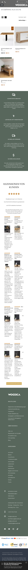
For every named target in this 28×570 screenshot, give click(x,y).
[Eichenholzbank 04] (21, 36)
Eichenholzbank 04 (20, 48)
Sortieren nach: (22, 17)
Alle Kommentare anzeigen (14, 383)
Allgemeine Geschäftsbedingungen (17, 406)
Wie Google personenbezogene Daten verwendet (13, 556)
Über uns (10, 431)
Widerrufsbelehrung (13, 413)
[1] (2, 17)
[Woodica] (21, 5)
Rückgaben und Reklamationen (16, 416)
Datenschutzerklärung (13, 409)
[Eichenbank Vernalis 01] (7, 68)
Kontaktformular (12, 435)
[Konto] (2, 2)
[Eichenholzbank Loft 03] (7, 36)
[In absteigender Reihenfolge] (25, 20)
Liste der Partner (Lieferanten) (9, 559)
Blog (9, 440)
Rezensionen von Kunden (14, 433)
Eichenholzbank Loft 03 (6, 49)
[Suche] (26, 2)
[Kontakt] (5, 2)
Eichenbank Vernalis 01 (6, 81)
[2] (6, 17)
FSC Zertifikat (11, 438)
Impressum (11, 411)
